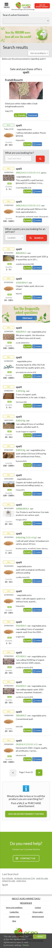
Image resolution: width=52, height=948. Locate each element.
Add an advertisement (42, 6)
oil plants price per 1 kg (24, 878)
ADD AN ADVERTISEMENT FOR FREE (26, 814)
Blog (14, 921)
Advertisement (38, 916)
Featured (32, 115)
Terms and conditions (14, 907)
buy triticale (7, 878)
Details (22, 115)
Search (38, 237)
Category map (14, 916)
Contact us (27, 858)
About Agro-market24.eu (26, 898)
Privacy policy (38, 912)
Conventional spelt (24, 719)
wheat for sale (8, 880)
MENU (7, 7)
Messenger (26, 903)
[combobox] (38, 53)
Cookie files (14, 912)
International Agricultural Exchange (23, 9)
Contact (38, 144)
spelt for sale (42, 878)
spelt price (21, 880)
